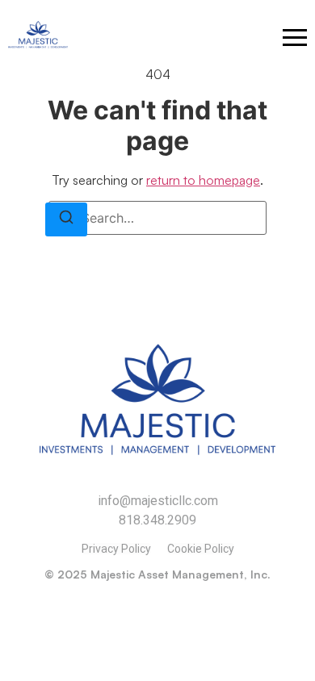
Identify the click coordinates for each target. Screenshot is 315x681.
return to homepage (203, 180)
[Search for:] (157, 218)
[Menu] (295, 37)
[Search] (66, 219)
